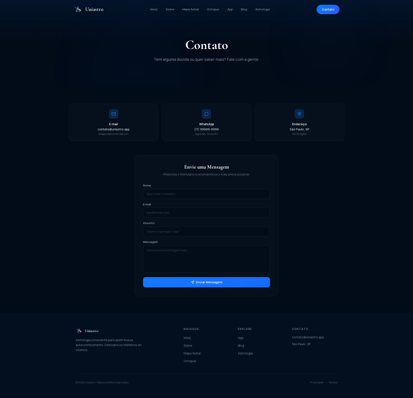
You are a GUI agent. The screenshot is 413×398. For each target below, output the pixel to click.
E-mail (147, 204)
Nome (147, 185)
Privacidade (317, 382)
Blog (244, 9)
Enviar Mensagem (209, 282)
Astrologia (262, 9)
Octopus (213, 9)
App (230, 9)
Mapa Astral (190, 9)
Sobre (170, 9)
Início (154, 9)
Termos (333, 382)
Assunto (149, 223)
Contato (328, 9)
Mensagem (150, 242)
